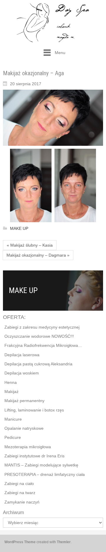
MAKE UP (19, 228)
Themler (64, 542)
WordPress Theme (20, 542)
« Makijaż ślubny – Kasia (30, 245)
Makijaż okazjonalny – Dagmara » (37, 255)
